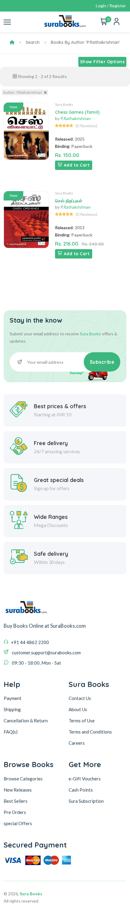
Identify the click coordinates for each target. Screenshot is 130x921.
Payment (12, 698)
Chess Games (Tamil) (77, 112)
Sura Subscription (86, 801)
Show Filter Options (102, 61)
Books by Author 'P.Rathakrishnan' (85, 42)
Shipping (12, 709)
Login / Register (111, 5)
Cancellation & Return (26, 720)
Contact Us (80, 698)
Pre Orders (15, 812)
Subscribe (102, 362)
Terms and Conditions (90, 731)
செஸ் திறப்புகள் (68, 200)
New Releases (18, 789)
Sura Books (64, 104)
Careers (77, 743)
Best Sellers (16, 801)
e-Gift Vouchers (85, 778)
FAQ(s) (11, 731)
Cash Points (81, 789)
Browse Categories (23, 778)
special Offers (18, 823)
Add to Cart (77, 165)
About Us (78, 709)
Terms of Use (82, 720)
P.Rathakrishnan (75, 118)
